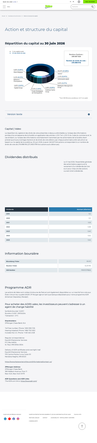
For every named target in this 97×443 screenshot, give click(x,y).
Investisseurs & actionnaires (14, 16)
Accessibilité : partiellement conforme (62, 417)
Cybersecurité (33, 421)
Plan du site (77, 414)
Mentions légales (34, 417)
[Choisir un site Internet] (79, 2)
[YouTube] (9, 419)
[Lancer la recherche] (92, 7)
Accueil (3, 16)
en (70, 1)
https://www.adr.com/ (29, 381)
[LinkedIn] (5, 419)
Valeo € (10, 2)
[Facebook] (14, 419)
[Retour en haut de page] (82, 426)
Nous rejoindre (90, 1)
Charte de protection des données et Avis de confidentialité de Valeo (50, 414)
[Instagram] (18, 419)
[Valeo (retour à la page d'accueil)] (48, 6)
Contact (45, 417)
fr (73, 1)
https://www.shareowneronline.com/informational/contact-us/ (28, 362)
